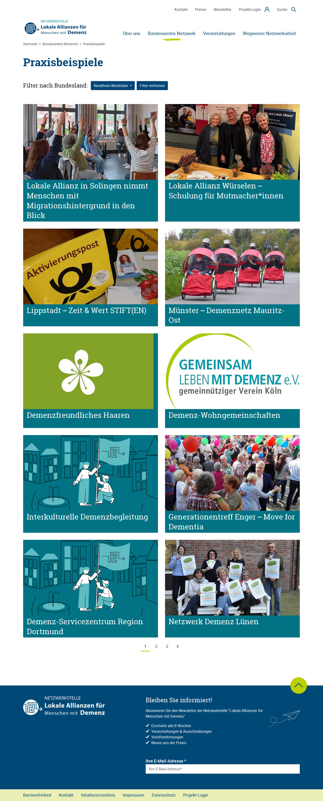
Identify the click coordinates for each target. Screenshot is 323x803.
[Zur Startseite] (55, 27)
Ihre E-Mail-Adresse (166, 761)
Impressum (133, 795)
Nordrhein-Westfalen (111, 85)
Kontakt (66, 795)
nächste (178, 644)
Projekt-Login (195, 795)
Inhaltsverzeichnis (98, 795)
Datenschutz (164, 795)
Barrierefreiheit (37, 795)
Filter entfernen (152, 85)
